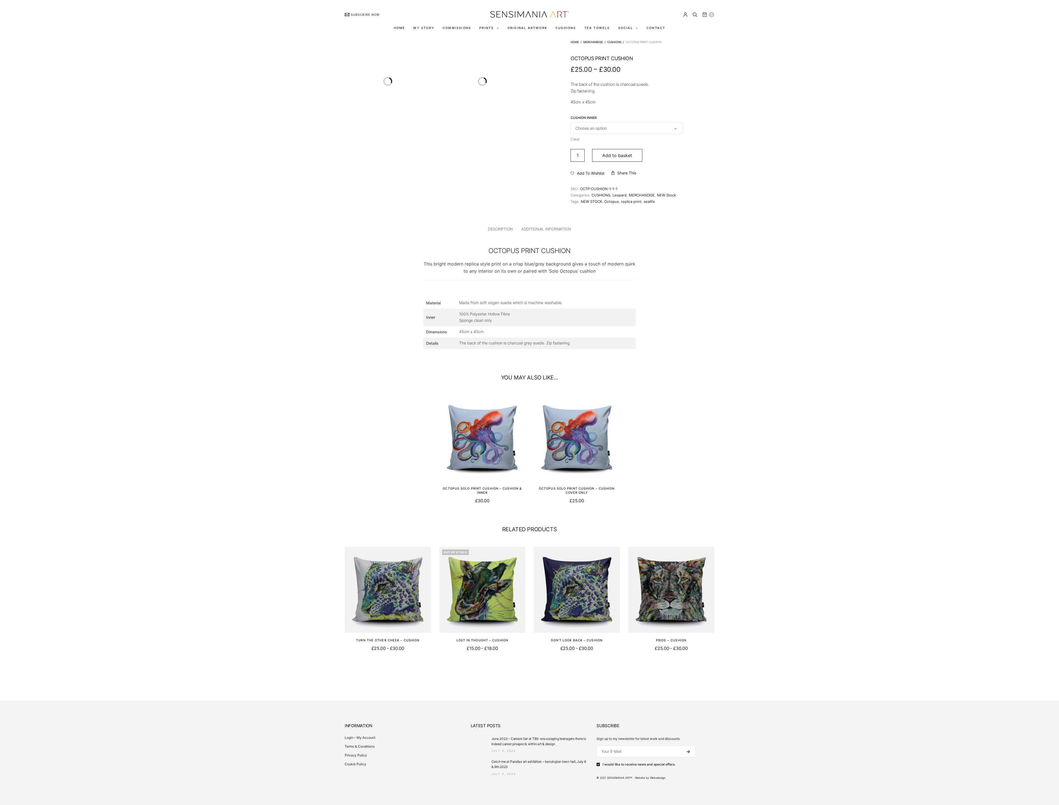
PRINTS (486, 28)
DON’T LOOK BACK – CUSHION (577, 640)
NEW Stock (666, 195)
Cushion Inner (584, 117)
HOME (399, 28)
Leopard (620, 195)
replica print (631, 201)
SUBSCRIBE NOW (365, 15)
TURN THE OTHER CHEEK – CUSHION (387, 640)
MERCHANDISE (593, 42)
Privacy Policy (356, 755)
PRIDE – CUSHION (671, 640)
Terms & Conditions (360, 746)
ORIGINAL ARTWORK (527, 28)
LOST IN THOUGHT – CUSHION (482, 640)
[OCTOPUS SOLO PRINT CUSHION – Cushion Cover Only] (577, 438)
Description (500, 229)
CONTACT (655, 28)
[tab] (500, 229)
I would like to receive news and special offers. (639, 764)
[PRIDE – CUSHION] (671, 590)
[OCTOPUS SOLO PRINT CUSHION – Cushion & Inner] (482, 438)
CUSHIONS (565, 28)
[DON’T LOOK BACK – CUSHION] (577, 590)
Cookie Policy (355, 764)
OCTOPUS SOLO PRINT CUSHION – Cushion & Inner (482, 490)
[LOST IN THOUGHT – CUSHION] (482, 590)
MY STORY (423, 28)
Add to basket (617, 155)
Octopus (611, 201)
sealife (649, 201)
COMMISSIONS (457, 28)
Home (575, 42)
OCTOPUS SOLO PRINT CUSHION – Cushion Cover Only (577, 490)
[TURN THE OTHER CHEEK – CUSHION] (388, 590)
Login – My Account (360, 737)
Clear (575, 139)
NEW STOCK (591, 201)
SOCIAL (625, 28)
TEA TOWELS (597, 28)
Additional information (546, 229)
